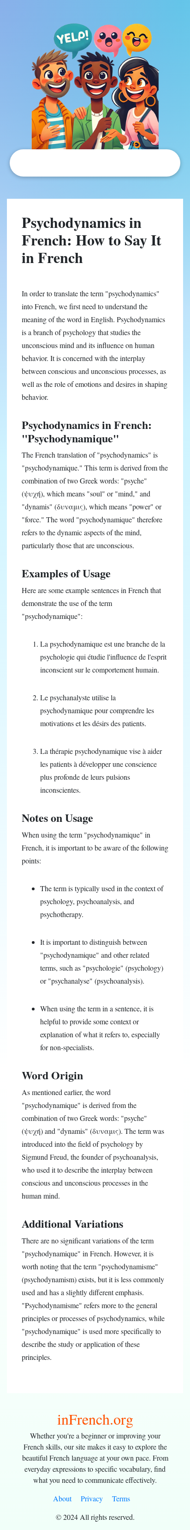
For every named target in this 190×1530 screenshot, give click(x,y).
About (62, 1498)
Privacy (92, 1498)
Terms (121, 1498)
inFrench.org (95, 1419)
